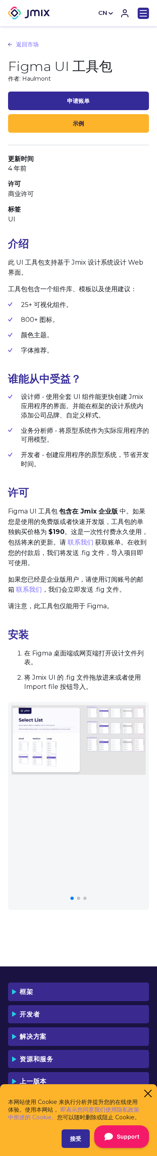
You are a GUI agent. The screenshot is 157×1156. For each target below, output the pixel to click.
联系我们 (80, 542)
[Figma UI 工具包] (78, 740)
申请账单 (78, 100)
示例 (78, 123)
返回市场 (27, 44)
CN (102, 13)
